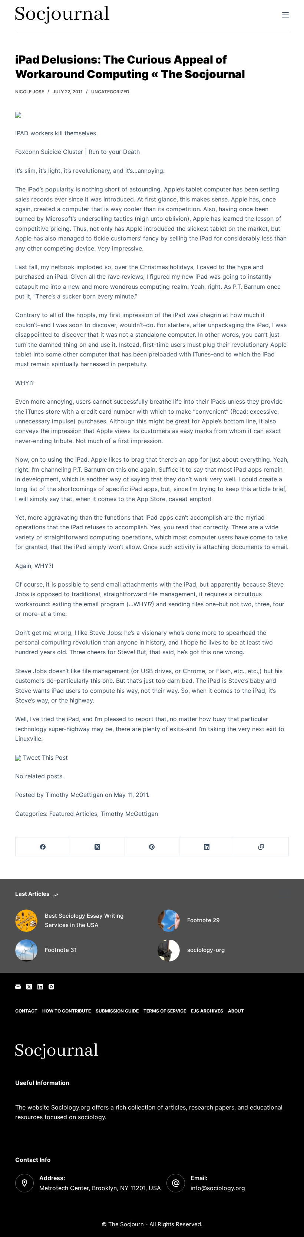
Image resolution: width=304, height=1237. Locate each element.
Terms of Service (164, 1011)
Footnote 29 (203, 920)
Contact (26, 1011)
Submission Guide (117, 1011)
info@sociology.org (218, 1188)
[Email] (18, 986)
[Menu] (285, 15)
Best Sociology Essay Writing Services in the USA (84, 920)
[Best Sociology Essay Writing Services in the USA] (26, 921)
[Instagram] (51, 986)
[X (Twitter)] (97, 846)
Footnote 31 (61, 949)
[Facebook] (43, 846)
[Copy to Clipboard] (261, 846)
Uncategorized (110, 91)
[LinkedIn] (206, 846)
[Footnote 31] (26, 950)
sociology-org (206, 949)
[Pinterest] (152, 846)
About (236, 1011)
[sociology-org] (169, 950)
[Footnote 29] (169, 921)
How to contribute (66, 1011)
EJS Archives (207, 1011)
